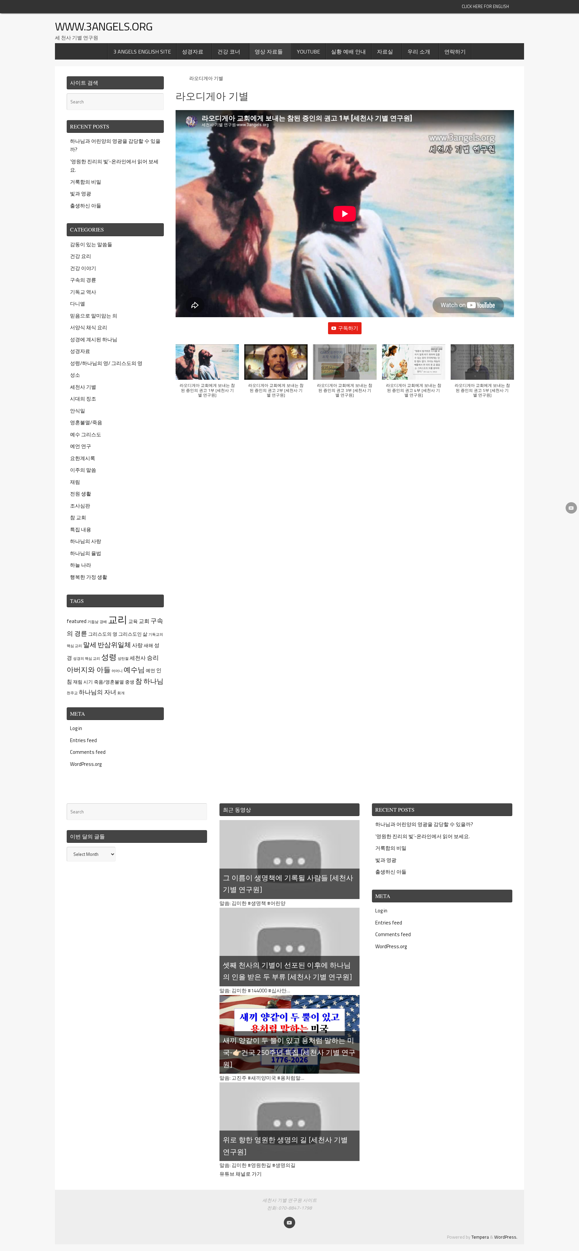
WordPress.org (86, 764)
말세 (89, 644)
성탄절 (123, 658)
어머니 (117, 671)
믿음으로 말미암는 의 (93, 316)
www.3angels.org (103, 26)
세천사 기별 (83, 387)
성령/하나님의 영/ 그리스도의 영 (106, 363)
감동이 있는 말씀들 (91, 244)
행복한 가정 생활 (88, 577)
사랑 (137, 645)
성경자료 (80, 351)
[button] (207, 374)
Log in (76, 728)
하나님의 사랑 (85, 541)
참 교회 (78, 517)
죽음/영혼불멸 (109, 681)
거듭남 (93, 621)
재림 (75, 482)
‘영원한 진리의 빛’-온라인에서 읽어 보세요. (422, 836)
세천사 (138, 658)
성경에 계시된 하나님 (93, 339)
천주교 (72, 693)
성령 (109, 657)
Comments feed (88, 752)
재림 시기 (83, 681)
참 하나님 (149, 681)
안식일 (77, 411)
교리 (117, 619)
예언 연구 (80, 446)
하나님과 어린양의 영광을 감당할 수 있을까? (424, 824)
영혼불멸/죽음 (86, 422)
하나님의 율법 (85, 553)
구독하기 (348, 328)
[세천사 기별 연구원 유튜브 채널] (571, 508)
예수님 (134, 669)
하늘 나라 (80, 565)
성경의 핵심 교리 (86, 658)
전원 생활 (80, 494)
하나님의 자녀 (97, 692)
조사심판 (80, 506)
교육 (133, 621)
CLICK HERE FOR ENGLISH (485, 6)
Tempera (480, 1237)
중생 (129, 681)
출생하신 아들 (85, 205)
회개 (121, 693)
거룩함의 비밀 (85, 182)
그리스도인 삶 (132, 633)
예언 (150, 670)
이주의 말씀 (83, 470)
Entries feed (83, 740)
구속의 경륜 (83, 280)
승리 (153, 657)
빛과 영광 (80, 193)
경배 (103, 621)
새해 (148, 645)
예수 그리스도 (85, 434)
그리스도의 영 (102, 633)
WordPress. (505, 1237)
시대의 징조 (83, 399)
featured (76, 621)
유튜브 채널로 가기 (240, 1174)
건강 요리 (80, 256)
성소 (75, 375)
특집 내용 (80, 529)
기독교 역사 (83, 292)
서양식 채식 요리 (88, 327)
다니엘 (77, 303)
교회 (144, 621)
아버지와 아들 (89, 669)
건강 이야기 (83, 268)
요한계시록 (82, 458)
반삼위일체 (114, 644)
